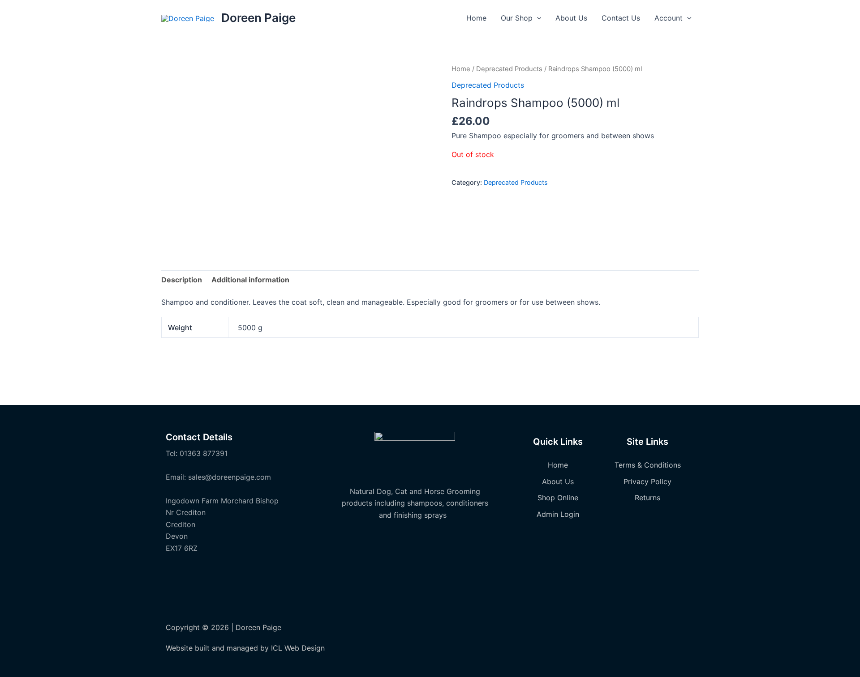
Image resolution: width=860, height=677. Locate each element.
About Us (571, 17)
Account (668, 17)
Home (476, 17)
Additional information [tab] (250, 279)
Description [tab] (181, 279)
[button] (537, 18)
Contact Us (621, 17)
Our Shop (517, 17)
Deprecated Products (509, 69)
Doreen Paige (258, 18)
